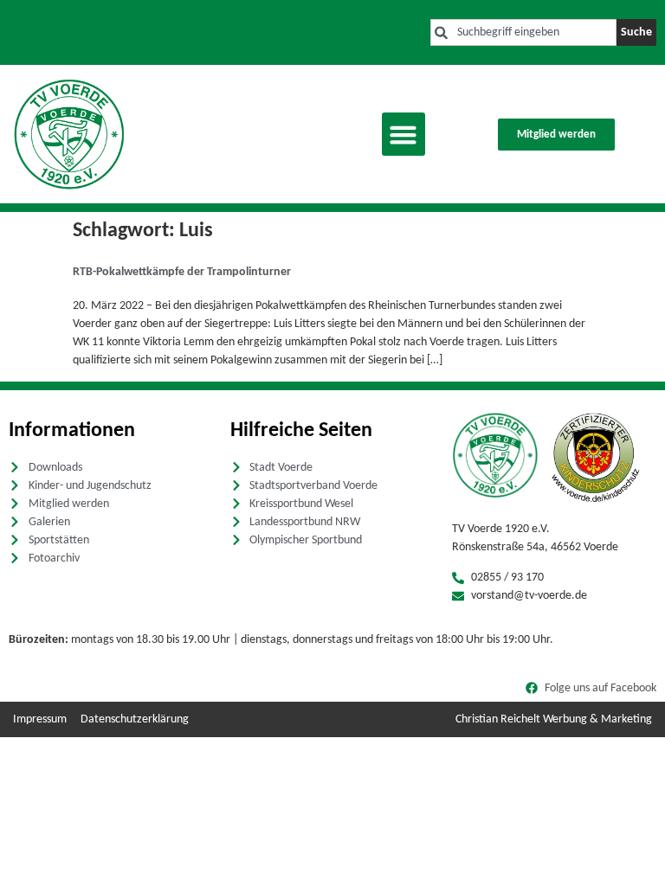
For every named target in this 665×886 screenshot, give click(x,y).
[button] (403, 134)
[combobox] (523, 32)
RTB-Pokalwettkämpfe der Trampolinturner (182, 272)
